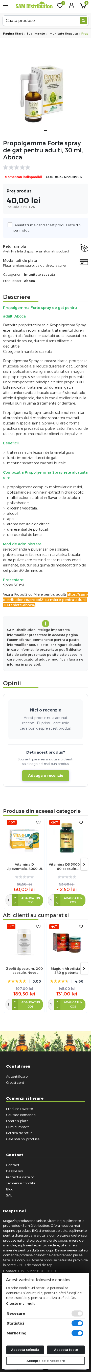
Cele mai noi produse (22, 1139)
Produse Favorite (19, 1109)
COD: (50, 177)
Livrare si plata (17, 1121)
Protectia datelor (20, 1177)
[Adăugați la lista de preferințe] (38, 822)
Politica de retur (19, 1133)
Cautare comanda (21, 1115)
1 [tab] (45, 130)
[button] (7, 5)
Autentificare (17, 1076)
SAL (9, 1195)
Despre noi (14, 1171)
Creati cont (15, 1082)
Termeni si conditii (20, 1183)
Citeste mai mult (20, 1303)
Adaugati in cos (30, 900)
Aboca (29, 281)
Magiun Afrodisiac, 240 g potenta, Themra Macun (67, 970)
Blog (9, 1189)
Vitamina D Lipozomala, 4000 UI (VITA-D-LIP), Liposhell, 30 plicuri (24, 866)
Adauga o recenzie (45, 775)
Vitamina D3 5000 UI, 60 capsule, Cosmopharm (67, 866)
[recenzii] (43, 167)
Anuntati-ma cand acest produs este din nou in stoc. (46, 227)
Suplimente (36, 33)
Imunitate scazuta (63, 33)
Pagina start (13, 33)
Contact (12, 1165)
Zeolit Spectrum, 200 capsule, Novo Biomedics (24, 970)
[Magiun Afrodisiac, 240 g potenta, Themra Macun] (67, 942)
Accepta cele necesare (46, 1361)
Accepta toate (66, 1350)
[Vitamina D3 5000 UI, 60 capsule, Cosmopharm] (67, 838)
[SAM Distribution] (34, 5)
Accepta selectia (25, 1350)
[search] (83, 20)
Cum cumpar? (17, 1127)
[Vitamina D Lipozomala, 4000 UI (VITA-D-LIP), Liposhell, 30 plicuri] (24, 838)
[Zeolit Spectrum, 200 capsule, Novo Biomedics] (24, 942)
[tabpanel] (45, 92)
